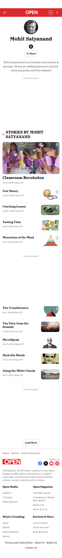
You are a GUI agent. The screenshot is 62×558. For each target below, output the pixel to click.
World (6, 527)
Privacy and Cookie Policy (19, 542)
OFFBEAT (51, 12)
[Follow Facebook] (40, 463)
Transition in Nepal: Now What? (44, 499)
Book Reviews (40, 531)
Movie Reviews (41, 527)
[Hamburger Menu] (4, 12)
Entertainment (11, 531)
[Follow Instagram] (57, 463)
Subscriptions (10, 501)
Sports (6, 536)
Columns (7, 497)
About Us (39, 542)
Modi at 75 (38, 504)
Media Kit (51, 542)
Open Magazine (43, 486)
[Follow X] (46, 463)
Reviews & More (43, 516)
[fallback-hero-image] (31, 158)
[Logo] (31, 12)
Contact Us (31, 547)
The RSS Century (42, 492)
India (5, 522)
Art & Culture (40, 522)
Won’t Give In (40, 509)
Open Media (10, 486)
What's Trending (13, 516)
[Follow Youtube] (51, 463)
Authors (7, 492)
